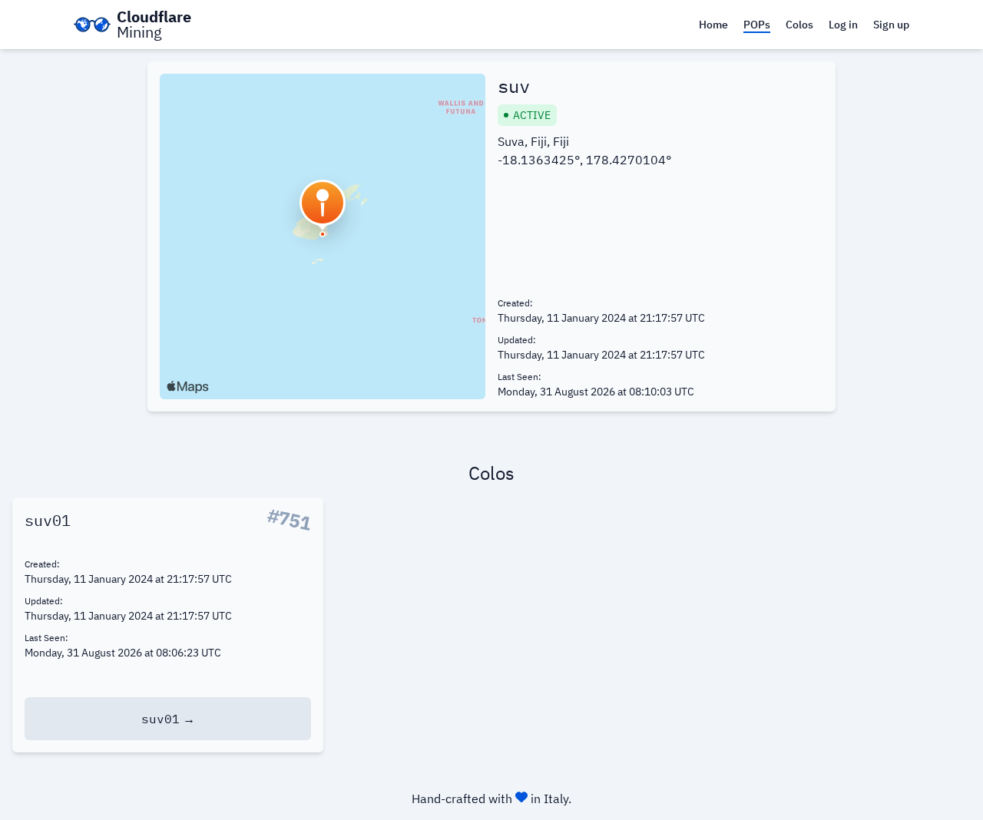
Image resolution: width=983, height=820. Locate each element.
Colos (799, 24)
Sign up (891, 24)
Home (713, 24)
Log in (843, 24)
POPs (756, 24)
